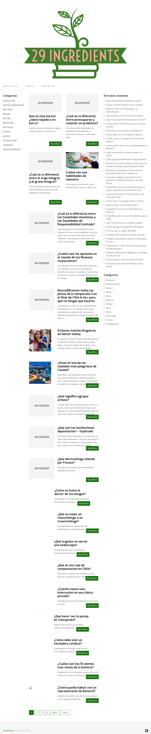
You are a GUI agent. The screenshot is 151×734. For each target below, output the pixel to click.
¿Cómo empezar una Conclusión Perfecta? (124, 259)
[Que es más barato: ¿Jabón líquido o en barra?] (45, 103)
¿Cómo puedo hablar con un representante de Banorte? (77, 689)
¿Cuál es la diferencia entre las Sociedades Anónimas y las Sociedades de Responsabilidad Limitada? (77, 219)
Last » (65, 712)
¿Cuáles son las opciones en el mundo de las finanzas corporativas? (77, 257)
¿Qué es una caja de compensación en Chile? (74, 567)
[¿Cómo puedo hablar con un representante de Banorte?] (30, 687)
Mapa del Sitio (48, 86)
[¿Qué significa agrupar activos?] (41, 405)
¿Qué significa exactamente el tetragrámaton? (126, 159)
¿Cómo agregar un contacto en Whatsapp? (124, 226)
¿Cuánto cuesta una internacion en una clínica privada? (75, 592)
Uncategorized (12, 149)
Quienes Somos (10, 86)
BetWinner (30, 86)
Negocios (8, 123)
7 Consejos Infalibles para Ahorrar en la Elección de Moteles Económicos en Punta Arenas (124, 180)
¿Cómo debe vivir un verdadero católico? (68, 642)
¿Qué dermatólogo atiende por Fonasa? (76, 461)
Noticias (8, 127)
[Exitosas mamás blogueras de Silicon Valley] (40, 340)
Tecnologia (10, 140)
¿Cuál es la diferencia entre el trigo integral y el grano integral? (44, 178)
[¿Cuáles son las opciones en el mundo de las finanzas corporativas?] (41, 263)
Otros (6, 131)
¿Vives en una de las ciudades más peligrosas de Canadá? (77, 366)
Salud (6, 136)
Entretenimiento (13, 105)
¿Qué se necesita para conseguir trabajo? (124, 222)
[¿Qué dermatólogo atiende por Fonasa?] (41, 468)
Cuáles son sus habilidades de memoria (76, 175)
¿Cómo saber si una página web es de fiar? (125, 201)
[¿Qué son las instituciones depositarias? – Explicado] (41, 437)
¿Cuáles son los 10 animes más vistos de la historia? (76, 665)
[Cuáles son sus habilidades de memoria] (82, 160)
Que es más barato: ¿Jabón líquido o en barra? (42, 119)
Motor (7, 118)
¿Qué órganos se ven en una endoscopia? (70, 543)
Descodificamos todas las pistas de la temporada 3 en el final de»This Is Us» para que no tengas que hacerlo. (77, 295)
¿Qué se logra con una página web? (122, 205)
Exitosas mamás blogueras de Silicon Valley (77, 332)
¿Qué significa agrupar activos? (73, 398)
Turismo (8, 145)
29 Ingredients (9, 730)
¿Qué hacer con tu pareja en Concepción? (71, 618)
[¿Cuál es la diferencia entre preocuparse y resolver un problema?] (82, 103)
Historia (8, 109)
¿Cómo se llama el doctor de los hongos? (70, 492)
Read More (55, 143)
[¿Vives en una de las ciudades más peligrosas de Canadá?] (40, 372)
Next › (55, 712)
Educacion (9, 100)
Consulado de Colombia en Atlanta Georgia (125, 234)
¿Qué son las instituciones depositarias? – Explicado (76, 429)
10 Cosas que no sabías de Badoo (121, 230)
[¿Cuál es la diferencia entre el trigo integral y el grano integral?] (45, 161)
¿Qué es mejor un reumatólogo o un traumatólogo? (70, 517)
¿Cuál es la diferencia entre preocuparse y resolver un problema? (82, 119)
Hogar (6, 114)
